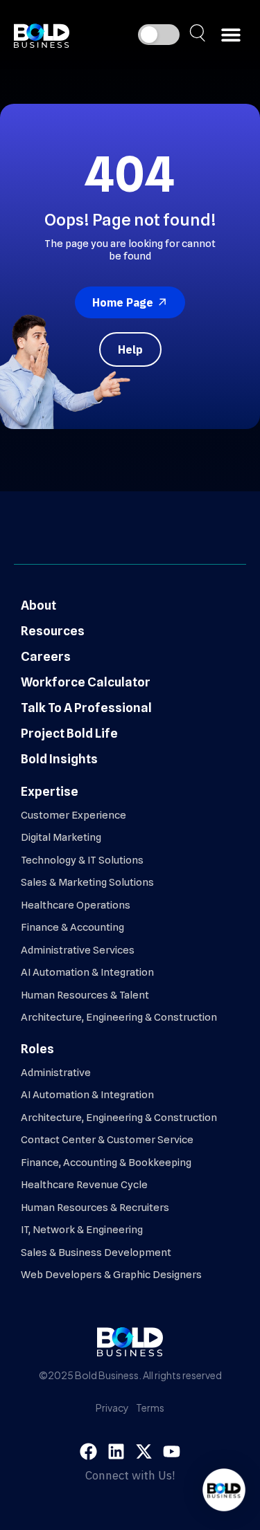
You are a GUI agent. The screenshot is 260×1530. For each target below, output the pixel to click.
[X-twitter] (144, 1451)
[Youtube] (171, 1451)
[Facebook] (88, 1451)
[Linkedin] (116, 1451)
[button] (230, 35)
